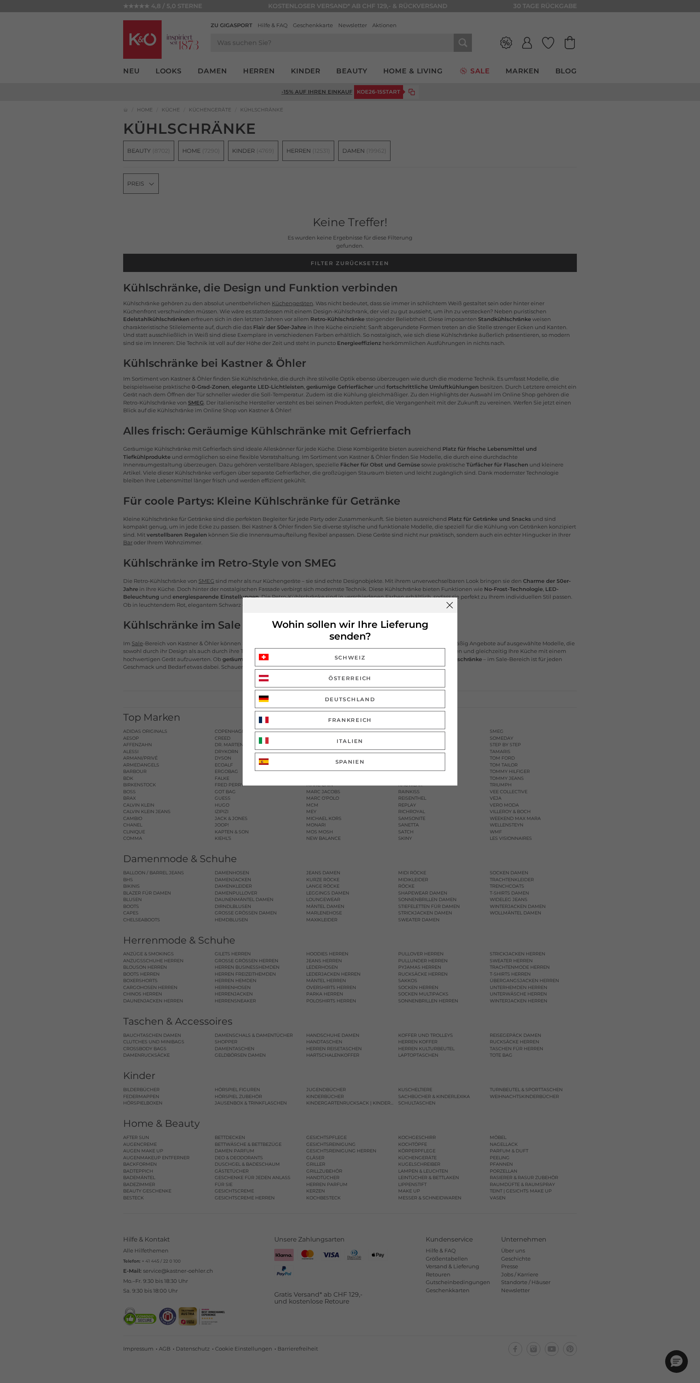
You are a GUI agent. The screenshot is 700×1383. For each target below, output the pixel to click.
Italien (350, 741)
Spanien (350, 761)
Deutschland (350, 699)
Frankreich (350, 720)
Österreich (350, 678)
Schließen (449, 605)
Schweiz (350, 657)
